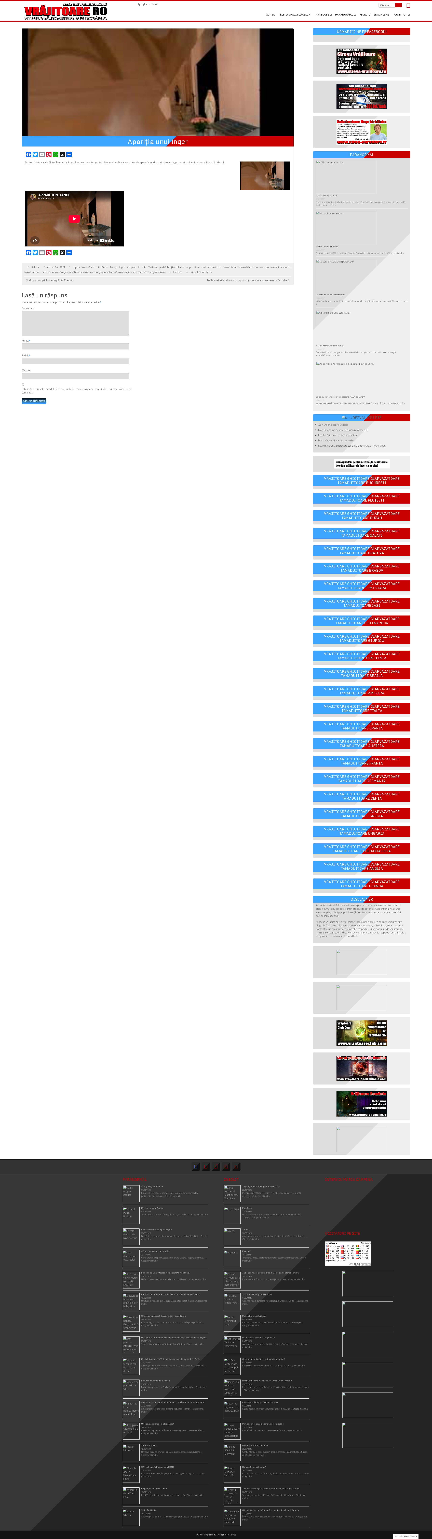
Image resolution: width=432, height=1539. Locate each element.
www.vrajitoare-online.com (39, 272)
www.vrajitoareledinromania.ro (72, 272)
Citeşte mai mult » (261, 1196)
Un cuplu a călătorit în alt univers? (157, 1423)
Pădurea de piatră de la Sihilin (155, 1380)
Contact (400, 14)
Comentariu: (28, 308)
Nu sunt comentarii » (201, 272)
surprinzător (192, 267)
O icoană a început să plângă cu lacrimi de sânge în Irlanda (270, 1510)
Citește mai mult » (327, 205)
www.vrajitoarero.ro (155, 272)
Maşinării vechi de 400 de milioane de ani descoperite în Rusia (170, 1359)
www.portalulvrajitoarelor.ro (275, 267)
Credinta (177, 272)
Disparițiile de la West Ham (154, 1488)
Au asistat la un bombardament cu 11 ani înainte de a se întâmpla (172, 1402)
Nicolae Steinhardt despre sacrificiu (337, 435)
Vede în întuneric (149, 1445)
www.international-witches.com (240, 267)
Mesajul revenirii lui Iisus (254, 1315)
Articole (322, 14)
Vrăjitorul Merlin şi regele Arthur (257, 1294)
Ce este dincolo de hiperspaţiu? (331, 294)
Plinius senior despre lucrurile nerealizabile (263, 1423)
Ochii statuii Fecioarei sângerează (258, 1337)
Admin (35, 267)
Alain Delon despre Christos (333, 424)
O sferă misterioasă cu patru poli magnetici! (263, 1359)
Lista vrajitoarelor (295, 14)
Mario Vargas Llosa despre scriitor (336, 440)
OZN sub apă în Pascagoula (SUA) (157, 1467)
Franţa (113, 267)
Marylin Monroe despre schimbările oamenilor (343, 430)
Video (363, 14)
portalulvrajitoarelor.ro (171, 267)
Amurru (245, 1229)
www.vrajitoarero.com (130, 272)
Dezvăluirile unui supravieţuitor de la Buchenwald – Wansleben (352, 445)
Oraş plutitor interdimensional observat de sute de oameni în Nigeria (174, 1337)
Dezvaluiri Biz (367, 417)
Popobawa (247, 1208)
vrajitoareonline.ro (211, 267)
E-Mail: (25, 355)
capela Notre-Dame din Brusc (90, 267)
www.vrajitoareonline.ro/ (103, 272)
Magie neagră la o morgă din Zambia (51, 280)
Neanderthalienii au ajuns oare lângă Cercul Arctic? (267, 1380)
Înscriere (381, 14)
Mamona (246, 1251)
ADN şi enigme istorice (326, 195)
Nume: (25, 340)
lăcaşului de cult (136, 267)
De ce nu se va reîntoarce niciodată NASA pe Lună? (340, 396)
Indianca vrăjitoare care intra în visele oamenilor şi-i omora (270, 1272)
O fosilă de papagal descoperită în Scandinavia (163, 1315)
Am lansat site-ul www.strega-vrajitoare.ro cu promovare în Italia (247, 280)
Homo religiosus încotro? (254, 1467)
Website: (26, 370)
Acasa (270, 14)
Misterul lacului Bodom (327, 246)
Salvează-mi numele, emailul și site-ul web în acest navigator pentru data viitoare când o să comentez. (76, 390)
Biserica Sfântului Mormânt (255, 1445)
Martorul (152, 267)
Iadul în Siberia (148, 1510)
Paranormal (344, 14)
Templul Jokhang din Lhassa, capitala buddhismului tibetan (271, 1488)
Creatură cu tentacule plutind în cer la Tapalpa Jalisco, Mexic (170, 1294)
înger (122, 267)
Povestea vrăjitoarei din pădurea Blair (260, 1402)
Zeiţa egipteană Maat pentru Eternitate (261, 1186)
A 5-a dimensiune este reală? (330, 345)
